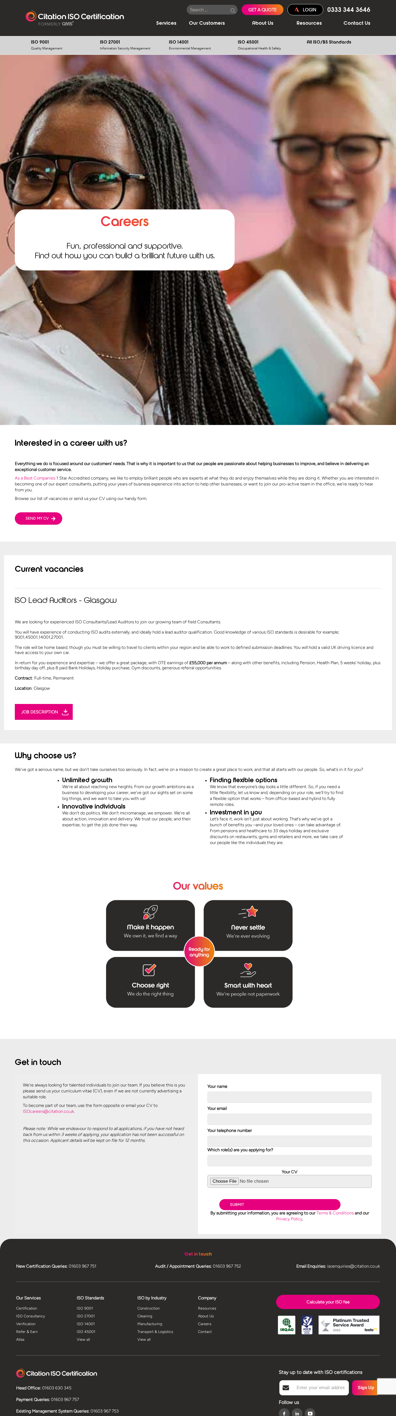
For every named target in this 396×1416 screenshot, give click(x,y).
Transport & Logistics (155, 1331)
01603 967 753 (105, 1411)
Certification (26, 1308)
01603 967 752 (227, 1266)
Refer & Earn (27, 1331)
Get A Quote (262, 9)
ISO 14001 (190, 45)
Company (207, 1297)
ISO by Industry (151, 1297)
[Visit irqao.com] (286, 1328)
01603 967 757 (65, 1399)
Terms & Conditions (335, 1212)
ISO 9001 (46, 45)
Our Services (28, 1297)
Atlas (20, 1339)
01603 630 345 (56, 1387)
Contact (205, 1331)
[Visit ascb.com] (307, 1328)
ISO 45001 (259, 45)
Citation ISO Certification (75, 18)
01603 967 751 (82, 1266)
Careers (204, 1324)
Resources (309, 24)
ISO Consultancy (30, 1316)
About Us (262, 24)
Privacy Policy (289, 1218)
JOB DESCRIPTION (39, 711)
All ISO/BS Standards (329, 42)
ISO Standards (90, 1297)
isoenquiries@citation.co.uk (353, 1266)
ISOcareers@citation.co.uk (48, 1111)
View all (83, 1339)
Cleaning (144, 1316)
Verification (26, 1324)
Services (166, 24)
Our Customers (207, 24)
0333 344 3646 (348, 10)
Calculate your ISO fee (328, 1301)
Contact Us (356, 24)
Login (309, 9)
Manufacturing (149, 1324)
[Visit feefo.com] (349, 1328)
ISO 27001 (125, 45)
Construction (148, 1308)
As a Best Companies (35, 478)
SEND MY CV (37, 518)
